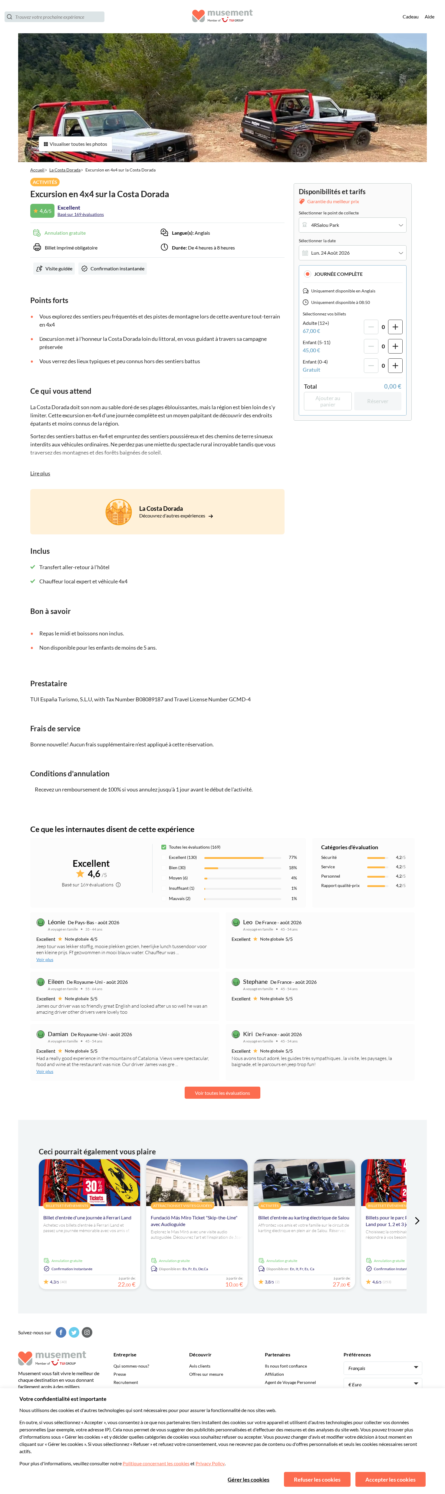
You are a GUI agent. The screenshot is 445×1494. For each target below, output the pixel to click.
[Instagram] (86, 1332)
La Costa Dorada (65, 169)
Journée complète (338, 274)
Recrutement (126, 1382)
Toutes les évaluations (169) (194, 847)
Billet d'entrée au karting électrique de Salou (303, 1217)
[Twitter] (73, 1332)
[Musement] (222, 17)
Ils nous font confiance (286, 1365)
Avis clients (199, 1365)
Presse (120, 1374)
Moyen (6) (178, 877)
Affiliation (274, 1374)
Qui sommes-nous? (131, 1365)
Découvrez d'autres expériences (172, 515)
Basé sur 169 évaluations (81, 214)
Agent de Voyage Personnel (290, 1382)
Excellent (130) (183, 857)
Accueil (37, 169)
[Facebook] (60, 1332)
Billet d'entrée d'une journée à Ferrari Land (87, 1217)
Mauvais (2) (179, 898)
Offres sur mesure (206, 1374)
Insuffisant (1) (181, 888)
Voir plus (44, 959)
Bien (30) (177, 867)
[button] (353, 273)
